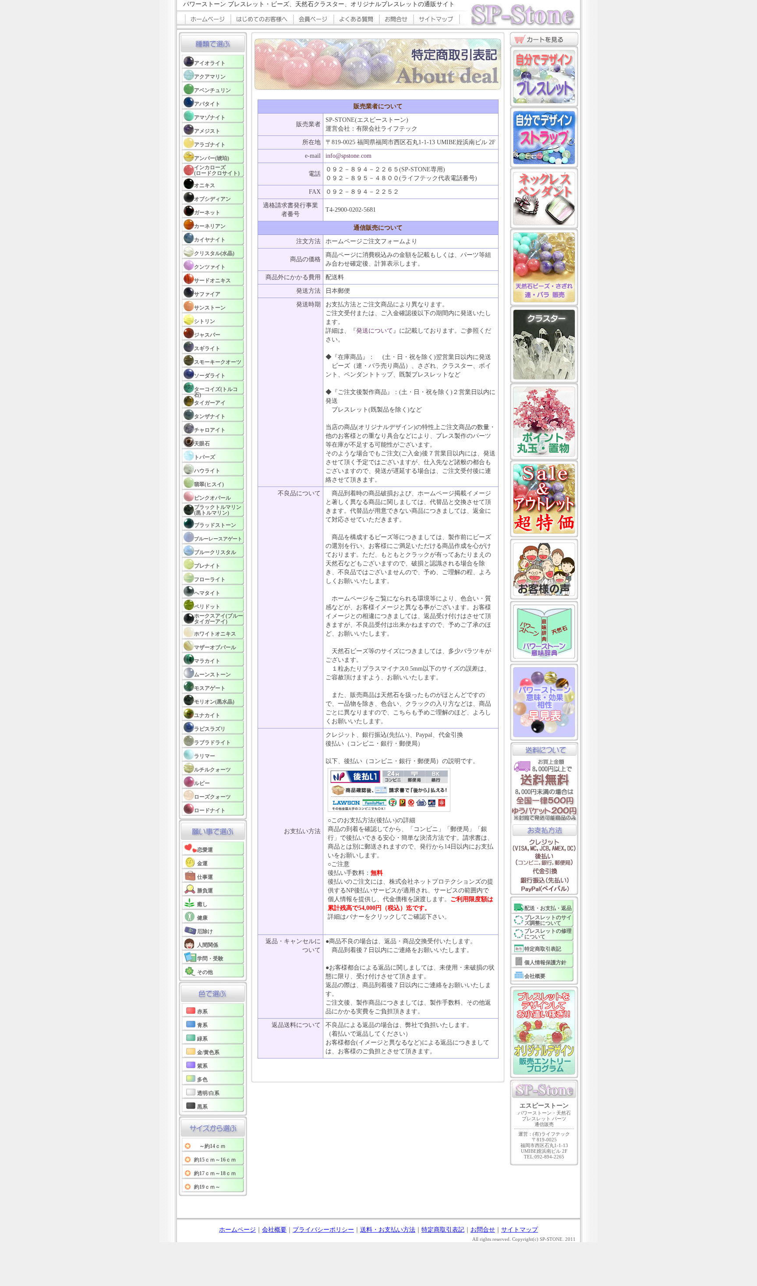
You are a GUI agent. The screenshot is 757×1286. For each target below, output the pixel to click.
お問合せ (482, 1229)
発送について (374, 330)
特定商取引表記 (442, 1229)
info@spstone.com (348, 156)
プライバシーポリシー (323, 1229)
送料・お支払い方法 (387, 1229)
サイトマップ (519, 1229)
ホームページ (237, 1229)
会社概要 (274, 1229)
